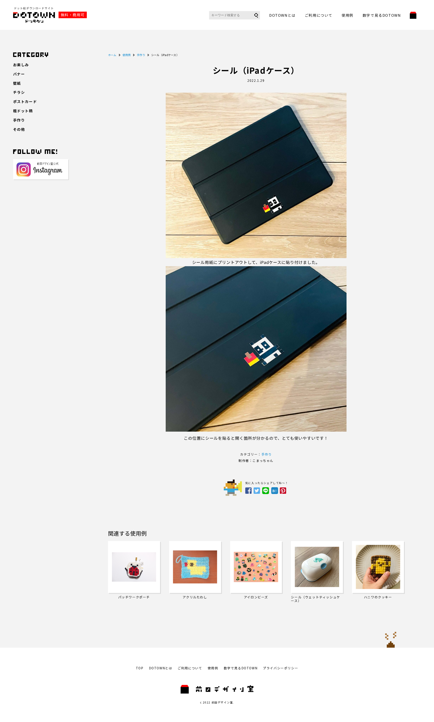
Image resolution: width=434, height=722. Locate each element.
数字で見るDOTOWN (382, 15)
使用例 (348, 15)
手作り (266, 454)
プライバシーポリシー (280, 668)
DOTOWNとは (282, 15)
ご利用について (319, 15)
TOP (140, 668)
